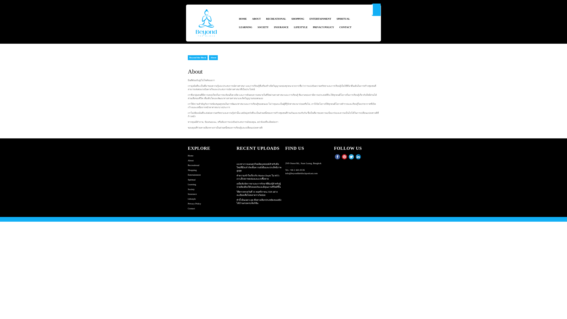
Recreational (276, 18)
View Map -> (291, 167)
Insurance (281, 27)
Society (263, 27)
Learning (245, 27)
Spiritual (343, 18)
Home (243, 18)
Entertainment (320, 18)
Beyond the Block (197, 57)
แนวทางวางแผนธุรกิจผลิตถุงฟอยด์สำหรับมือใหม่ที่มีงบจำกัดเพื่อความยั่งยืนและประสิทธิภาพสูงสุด (259, 167)
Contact (345, 27)
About (256, 18)
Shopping (297, 18)
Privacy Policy (323, 27)
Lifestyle (301, 27)
